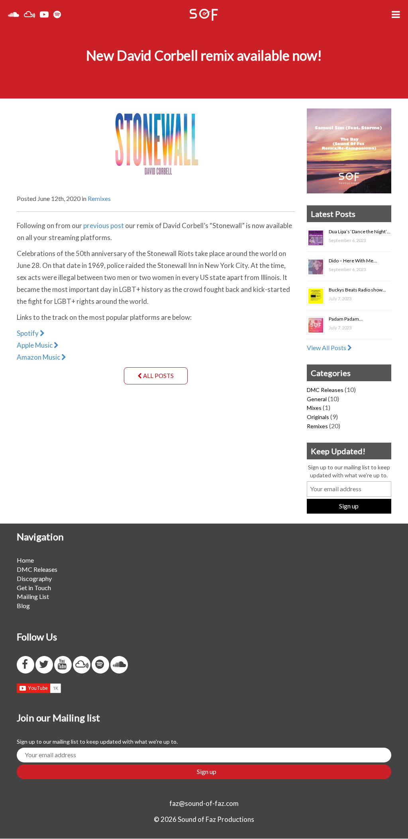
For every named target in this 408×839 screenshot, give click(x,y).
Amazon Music (39, 357)
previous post (103, 225)
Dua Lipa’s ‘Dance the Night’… (359, 231)
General (317, 399)
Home (25, 560)
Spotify (28, 333)
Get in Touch (34, 587)
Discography (34, 578)
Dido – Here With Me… (353, 261)
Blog (23, 605)
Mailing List (33, 596)
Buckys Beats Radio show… (357, 290)
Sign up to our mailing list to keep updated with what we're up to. (349, 471)
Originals (318, 417)
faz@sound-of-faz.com (204, 803)
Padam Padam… (346, 319)
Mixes (314, 407)
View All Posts (327, 347)
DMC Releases (325, 389)
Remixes (99, 198)
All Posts (158, 375)
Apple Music (35, 345)
